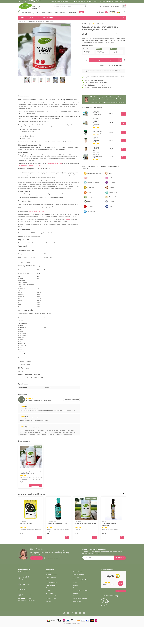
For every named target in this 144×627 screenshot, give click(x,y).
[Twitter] (64, 613)
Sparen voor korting (51, 598)
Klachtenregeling (50, 588)
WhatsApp (25, 590)
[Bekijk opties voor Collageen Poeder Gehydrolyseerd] (94, 537)
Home (19, 21)
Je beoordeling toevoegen (71, 399)
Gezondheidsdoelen (47, 12)
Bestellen (48, 572)
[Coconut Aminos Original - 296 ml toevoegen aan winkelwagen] (67, 537)
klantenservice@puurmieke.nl (103, 102)
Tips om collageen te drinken (36, 211)
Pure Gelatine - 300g (26, 524)
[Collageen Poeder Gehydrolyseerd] (86, 509)
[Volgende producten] (123, 493)
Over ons (48, 601)
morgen (62, 1)
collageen (67, 219)
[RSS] (84, 613)
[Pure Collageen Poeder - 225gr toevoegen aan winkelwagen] (123, 132)
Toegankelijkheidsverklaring (80, 598)
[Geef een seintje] (35, 485)
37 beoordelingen (101, 24)
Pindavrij (89, 192)
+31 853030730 (119, 102)
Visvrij (110, 206)
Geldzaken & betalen (51, 574)
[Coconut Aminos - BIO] (85, 157)
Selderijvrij (90, 197)
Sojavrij (89, 202)
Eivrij (110, 173)
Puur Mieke (85, 23)
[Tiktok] (76, 613)
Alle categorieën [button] (25, 12)
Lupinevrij (112, 183)
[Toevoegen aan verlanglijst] (124, 60)
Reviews (48, 590)
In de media (76, 577)
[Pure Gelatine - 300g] (31, 509)
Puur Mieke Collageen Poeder (54, 163)
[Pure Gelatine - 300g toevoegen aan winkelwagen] (39, 537)
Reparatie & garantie (51, 582)
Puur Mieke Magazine (78, 574)
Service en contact (51, 596)
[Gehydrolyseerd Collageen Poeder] (85, 140)
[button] (104, 6)
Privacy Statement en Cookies (80, 590)
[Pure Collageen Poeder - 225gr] (85, 132)
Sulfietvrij (90, 206)
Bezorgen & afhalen (51, 577)
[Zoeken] (85, 6)
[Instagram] (72, 613)
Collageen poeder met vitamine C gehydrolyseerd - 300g (38, 21)
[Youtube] (68, 613)
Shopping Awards (77, 572)
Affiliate (75, 582)
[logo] (30, 6)
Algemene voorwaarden (79, 588)
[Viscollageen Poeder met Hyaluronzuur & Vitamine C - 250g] (85, 123)
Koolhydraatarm (113, 178)
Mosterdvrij (90, 187)
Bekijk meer (119, 591)
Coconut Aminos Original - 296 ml (57, 524)
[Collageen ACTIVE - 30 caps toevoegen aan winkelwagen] (123, 149)
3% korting (108, 1)
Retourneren (49, 580)
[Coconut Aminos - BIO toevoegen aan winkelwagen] (123, 157)
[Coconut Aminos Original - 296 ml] (58, 509)
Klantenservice (72, 12)
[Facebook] (60, 613)
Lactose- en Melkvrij (93, 183)
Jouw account (49, 593)
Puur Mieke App (77, 601)
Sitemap (75, 596)
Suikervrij (111, 202)
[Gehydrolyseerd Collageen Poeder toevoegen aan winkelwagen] (123, 140)
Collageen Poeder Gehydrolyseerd (85, 524)
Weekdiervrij (91, 211)
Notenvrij (111, 187)
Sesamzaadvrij (113, 197)
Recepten (63, 12)
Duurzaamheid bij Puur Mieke (80, 580)
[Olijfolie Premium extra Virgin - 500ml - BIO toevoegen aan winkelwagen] (122, 537)
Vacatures (75, 585)
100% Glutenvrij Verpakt (94, 173)
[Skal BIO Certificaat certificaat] (59, 620)
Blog (56, 12)
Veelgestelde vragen (51, 585)
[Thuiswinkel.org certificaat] (121, 12)
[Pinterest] (80, 613)
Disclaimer (75, 593)
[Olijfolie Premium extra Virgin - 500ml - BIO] (113, 509)
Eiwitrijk (89, 178)
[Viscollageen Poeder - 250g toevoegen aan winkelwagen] (123, 114)
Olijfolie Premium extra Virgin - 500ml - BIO (111, 524)
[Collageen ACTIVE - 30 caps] (85, 149)
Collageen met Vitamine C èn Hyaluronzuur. (29, 165)
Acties (81, 12)
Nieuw (38, 12)
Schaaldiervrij (113, 192)
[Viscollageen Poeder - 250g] (85, 113)
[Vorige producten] (120, 493)
